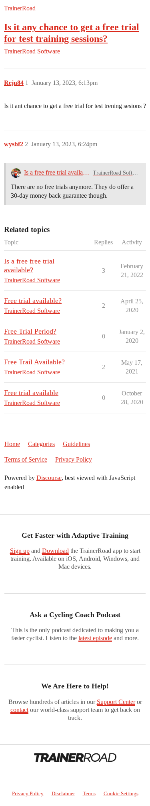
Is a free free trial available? (57, 172)
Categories (41, 443)
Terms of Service (25, 459)
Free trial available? (33, 301)
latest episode (95, 638)
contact (19, 709)
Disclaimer (63, 793)
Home (12, 443)
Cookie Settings (121, 793)
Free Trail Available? (34, 362)
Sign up (20, 550)
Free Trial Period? (30, 331)
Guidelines (76, 443)
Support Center (116, 701)
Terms (89, 793)
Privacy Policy (73, 459)
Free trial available (31, 393)
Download (55, 550)
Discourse (49, 477)
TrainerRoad (20, 8)
